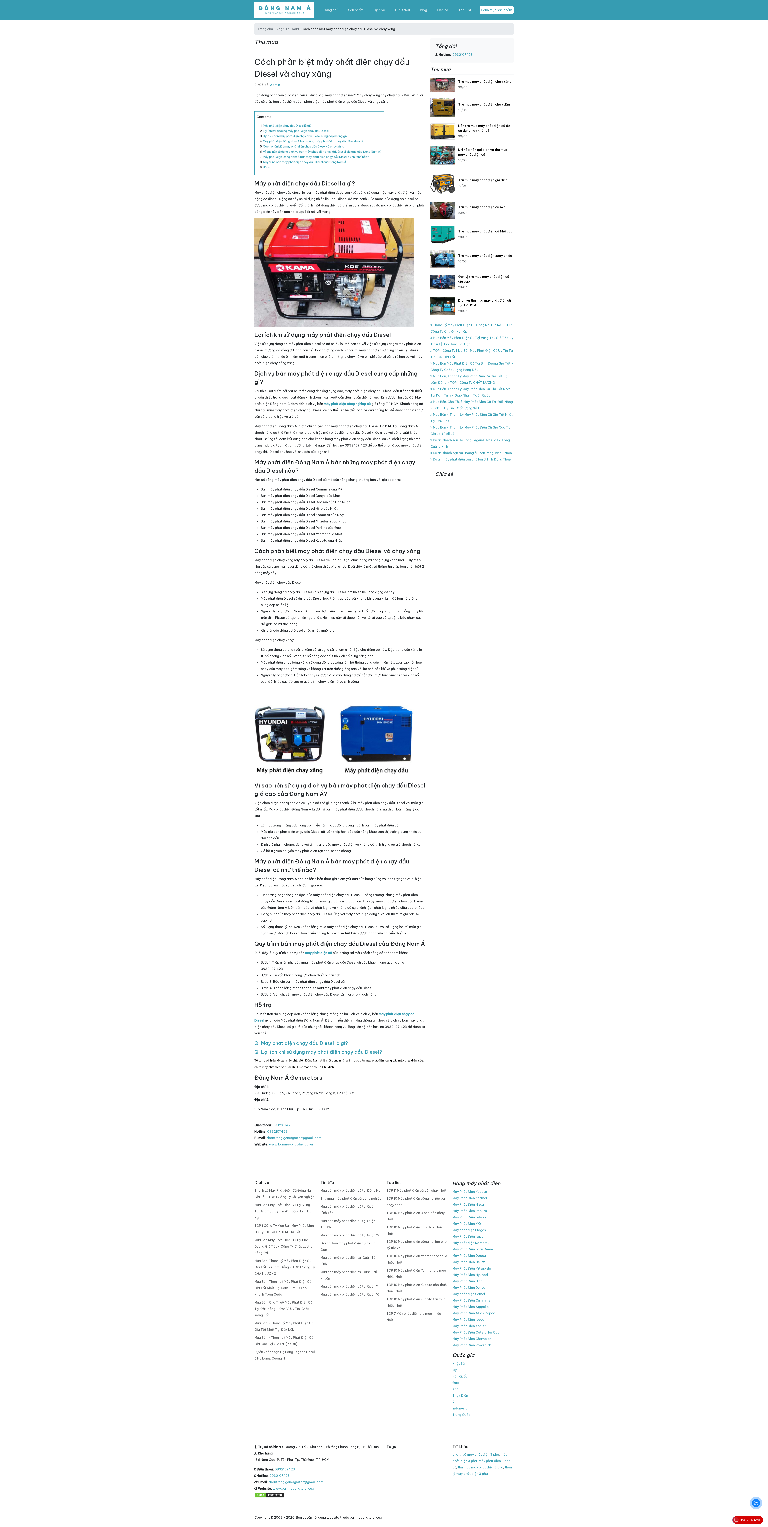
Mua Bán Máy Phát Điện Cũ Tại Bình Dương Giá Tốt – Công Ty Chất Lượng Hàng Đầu (283, 1246)
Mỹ (454, 1370)
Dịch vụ (379, 10)
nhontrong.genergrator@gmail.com (294, 1138)
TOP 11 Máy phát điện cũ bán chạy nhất (416, 1190)
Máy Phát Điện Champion (472, 1339)
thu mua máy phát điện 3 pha (480, 1467)
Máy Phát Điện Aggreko (470, 1307)
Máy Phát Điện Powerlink (471, 1345)
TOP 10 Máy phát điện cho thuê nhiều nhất (415, 1230)
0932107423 (282, 1125)
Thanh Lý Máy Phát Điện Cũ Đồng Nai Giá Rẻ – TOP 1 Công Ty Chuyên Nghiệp (284, 1193)
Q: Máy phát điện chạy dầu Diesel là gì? (301, 1043)
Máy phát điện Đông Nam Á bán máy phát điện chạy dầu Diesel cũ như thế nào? (316, 157)
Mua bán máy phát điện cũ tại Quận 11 (349, 1286)
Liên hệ (442, 10)
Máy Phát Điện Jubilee (469, 1217)
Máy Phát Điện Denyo (468, 1288)
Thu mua (292, 29)
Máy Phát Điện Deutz (468, 1262)
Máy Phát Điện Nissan (469, 1204)
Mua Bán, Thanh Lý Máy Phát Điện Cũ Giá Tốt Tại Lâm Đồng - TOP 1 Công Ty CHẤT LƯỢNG (284, 1267)
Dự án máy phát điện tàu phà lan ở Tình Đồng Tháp (471, 459)
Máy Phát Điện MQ (466, 1224)
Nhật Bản (459, 1364)
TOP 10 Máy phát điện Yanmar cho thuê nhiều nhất (416, 1259)
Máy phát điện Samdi (468, 1294)
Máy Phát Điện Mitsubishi (471, 1268)
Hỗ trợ (267, 167)
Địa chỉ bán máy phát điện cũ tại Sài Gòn (348, 1246)
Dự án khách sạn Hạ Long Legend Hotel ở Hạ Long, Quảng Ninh (284, 1355)
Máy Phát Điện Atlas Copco (473, 1313)
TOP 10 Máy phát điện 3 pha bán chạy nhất (415, 1216)
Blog (423, 10)
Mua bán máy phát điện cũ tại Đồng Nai (350, 1190)
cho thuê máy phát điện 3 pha (475, 1454)
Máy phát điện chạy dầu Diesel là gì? (287, 126)
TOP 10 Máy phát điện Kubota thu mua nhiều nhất (416, 1302)
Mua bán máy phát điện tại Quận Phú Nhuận (348, 1275)
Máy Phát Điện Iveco (468, 1320)
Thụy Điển (460, 1395)
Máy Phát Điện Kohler (469, 1326)
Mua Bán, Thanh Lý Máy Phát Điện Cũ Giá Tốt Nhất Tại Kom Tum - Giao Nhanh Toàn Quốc (282, 1288)
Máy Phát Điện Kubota (469, 1192)
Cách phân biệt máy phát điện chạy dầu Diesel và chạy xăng (303, 146)
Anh (455, 1389)
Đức (455, 1383)
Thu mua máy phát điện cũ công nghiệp (351, 1198)
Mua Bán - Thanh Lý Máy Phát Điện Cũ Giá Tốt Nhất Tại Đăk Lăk (283, 1326)
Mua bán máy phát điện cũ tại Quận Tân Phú (347, 1224)
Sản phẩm (356, 10)
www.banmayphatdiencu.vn (291, 1144)
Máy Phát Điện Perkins (469, 1211)
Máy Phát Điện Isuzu (467, 1236)
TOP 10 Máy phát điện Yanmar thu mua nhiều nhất (416, 1273)
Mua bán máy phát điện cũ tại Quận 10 (349, 1294)
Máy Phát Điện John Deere (472, 1249)
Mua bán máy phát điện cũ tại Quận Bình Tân (347, 1209)
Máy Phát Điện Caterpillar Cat (475, 1332)
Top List (464, 10)
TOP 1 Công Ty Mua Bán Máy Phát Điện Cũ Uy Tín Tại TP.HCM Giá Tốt (284, 1229)
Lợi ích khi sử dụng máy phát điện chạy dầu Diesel (296, 131)
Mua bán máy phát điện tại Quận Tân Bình (348, 1261)
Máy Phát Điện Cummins (471, 1300)
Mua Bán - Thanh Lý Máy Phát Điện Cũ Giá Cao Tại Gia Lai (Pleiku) (283, 1341)
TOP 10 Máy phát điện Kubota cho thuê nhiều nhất (416, 1288)
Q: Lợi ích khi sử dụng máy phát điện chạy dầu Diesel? (318, 1052)
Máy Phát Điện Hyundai (470, 1275)
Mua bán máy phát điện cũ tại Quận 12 (349, 1235)
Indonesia (459, 1408)
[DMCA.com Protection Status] (269, 1495)
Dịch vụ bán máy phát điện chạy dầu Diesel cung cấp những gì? (305, 136)
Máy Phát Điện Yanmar (469, 1198)
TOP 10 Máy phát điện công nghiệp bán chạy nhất (416, 1201)
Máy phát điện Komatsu (470, 1243)
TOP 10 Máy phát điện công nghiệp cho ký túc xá (416, 1245)
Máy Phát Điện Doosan (470, 1256)
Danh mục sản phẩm (496, 10)
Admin (275, 85)
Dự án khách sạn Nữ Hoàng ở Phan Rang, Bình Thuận (472, 453)
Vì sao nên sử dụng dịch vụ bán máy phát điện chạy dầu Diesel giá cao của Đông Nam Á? (322, 151)
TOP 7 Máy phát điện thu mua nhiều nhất (413, 1317)
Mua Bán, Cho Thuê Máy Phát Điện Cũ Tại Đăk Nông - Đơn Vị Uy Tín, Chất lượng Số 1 (283, 1308)
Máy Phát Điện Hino (467, 1281)
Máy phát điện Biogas (469, 1230)
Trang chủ (330, 10)
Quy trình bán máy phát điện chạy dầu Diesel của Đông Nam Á (304, 162)
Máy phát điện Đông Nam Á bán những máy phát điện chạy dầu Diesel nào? (313, 141)
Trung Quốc (461, 1415)
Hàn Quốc (460, 1376)
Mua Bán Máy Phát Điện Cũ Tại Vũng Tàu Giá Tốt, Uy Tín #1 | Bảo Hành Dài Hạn (283, 1211)
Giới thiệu (402, 10)
